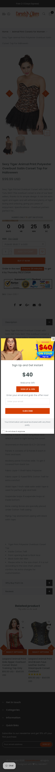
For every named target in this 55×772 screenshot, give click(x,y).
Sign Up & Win (28, 389)
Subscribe (28, 411)
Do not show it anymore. (15, 431)
